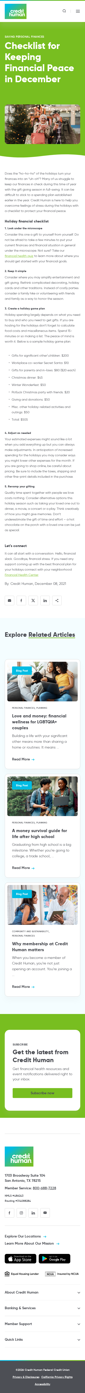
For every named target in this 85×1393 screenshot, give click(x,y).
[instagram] (21, 1213)
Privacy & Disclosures (26, 1377)
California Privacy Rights (57, 1377)
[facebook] (9, 1213)
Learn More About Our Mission (30, 1243)
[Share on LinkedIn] (45, 600)
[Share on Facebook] (21, 600)
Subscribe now (42, 1093)
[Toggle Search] (64, 11)
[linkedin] (33, 1213)
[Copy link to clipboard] (57, 600)
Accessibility (42, 1384)
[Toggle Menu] (78, 11)
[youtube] (45, 1213)
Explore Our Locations (23, 1236)
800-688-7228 (44, 1188)
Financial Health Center (21, 575)
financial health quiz (19, 256)
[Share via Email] (9, 600)
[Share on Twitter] (33, 600)
